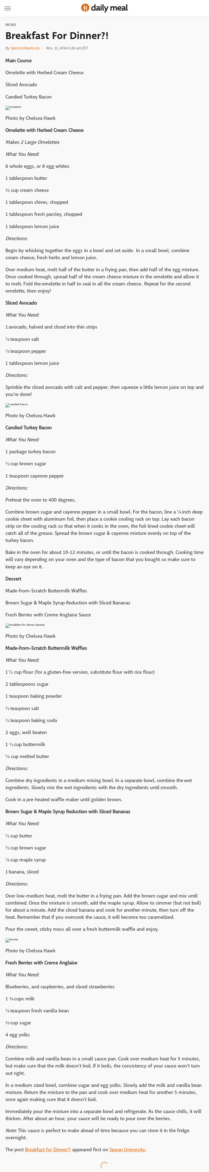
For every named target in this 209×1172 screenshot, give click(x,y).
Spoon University (25, 48)
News (10, 25)
